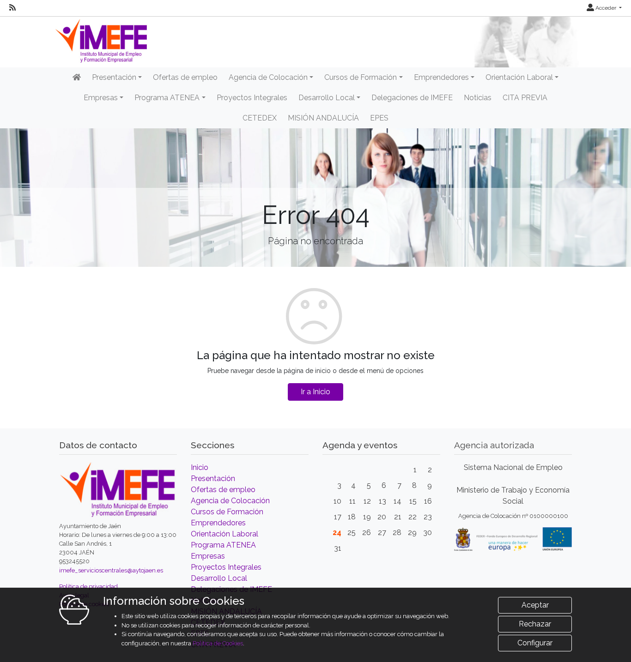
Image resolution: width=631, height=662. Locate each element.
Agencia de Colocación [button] (268, 77)
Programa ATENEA (223, 545)
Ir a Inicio (315, 391)
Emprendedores (218, 522)
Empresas (208, 556)
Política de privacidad (88, 586)
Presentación (213, 478)
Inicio (199, 467)
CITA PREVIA (525, 97)
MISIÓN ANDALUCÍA (323, 118)
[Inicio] (76, 77)
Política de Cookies (218, 643)
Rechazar (535, 624)
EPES (379, 118)
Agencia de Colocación (230, 500)
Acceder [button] (606, 8)
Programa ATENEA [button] (167, 97)
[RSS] (12, 8)
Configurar (534, 642)
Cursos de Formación (227, 511)
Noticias (477, 97)
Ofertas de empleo (185, 77)
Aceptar (535, 605)
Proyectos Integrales (252, 97)
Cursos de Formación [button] (360, 77)
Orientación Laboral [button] (519, 77)
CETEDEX (260, 118)
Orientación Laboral (224, 534)
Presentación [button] (114, 77)
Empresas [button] (101, 97)
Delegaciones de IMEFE (412, 97)
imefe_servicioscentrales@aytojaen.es (111, 570)
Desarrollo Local (219, 578)
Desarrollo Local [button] (326, 97)
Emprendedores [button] (441, 77)
